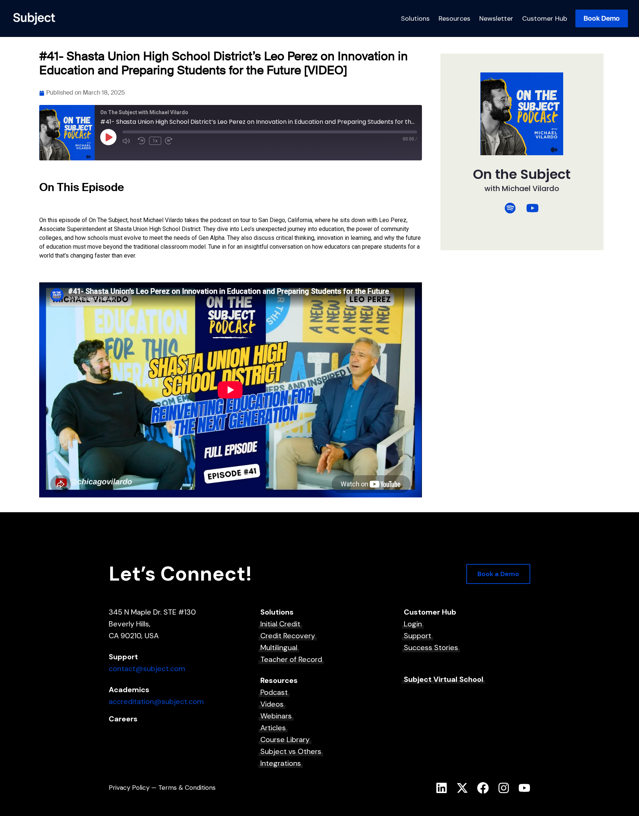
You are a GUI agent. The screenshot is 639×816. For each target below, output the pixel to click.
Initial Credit (280, 624)
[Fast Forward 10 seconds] (171, 140)
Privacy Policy (129, 787)
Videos (272, 704)
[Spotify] (510, 208)
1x (155, 140)
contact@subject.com (147, 668)
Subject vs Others (290, 751)
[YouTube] (532, 208)
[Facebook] (483, 788)
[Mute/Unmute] (128, 140)
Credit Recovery (287, 635)
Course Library (285, 739)
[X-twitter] (462, 788)
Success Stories (431, 647)
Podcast (274, 692)
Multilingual (278, 647)
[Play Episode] (108, 137)
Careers (123, 719)
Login (413, 624)
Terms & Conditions (187, 787)
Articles (273, 727)
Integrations (280, 763)
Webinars (276, 716)
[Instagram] (504, 788)
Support (417, 635)
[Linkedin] (441, 788)
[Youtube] (524, 788)
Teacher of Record (291, 659)
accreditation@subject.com (156, 701)
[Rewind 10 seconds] (141, 140)
